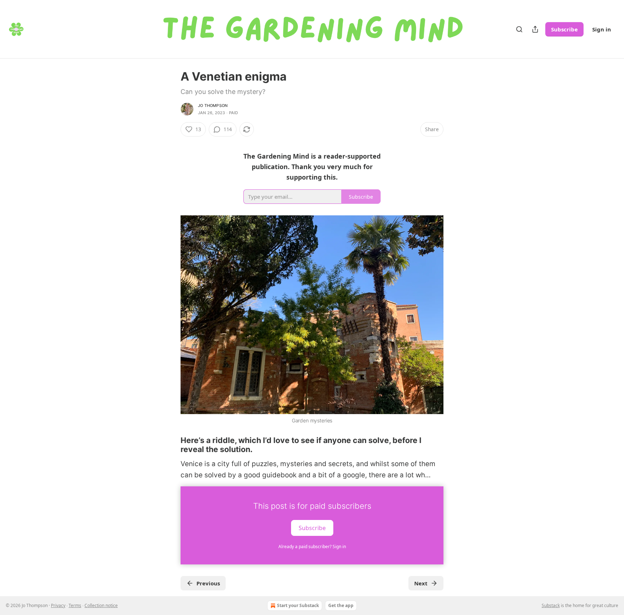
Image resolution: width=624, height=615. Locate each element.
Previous (208, 583)
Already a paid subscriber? (312, 546)
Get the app (341, 605)
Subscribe (564, 29)
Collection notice (101, 605)
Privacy (58, 605)
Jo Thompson (213, 105)
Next (421, 583)
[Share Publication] (535, 29)
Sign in (601, 29)
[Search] (519, 29)
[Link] (170, 445)
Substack (551, 605)
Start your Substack (298, 605)
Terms (75, 605)
